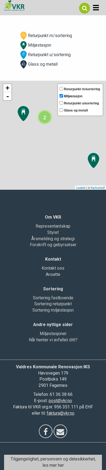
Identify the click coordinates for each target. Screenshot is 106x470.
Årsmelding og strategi (53, 238)
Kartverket (98, 187)
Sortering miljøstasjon (53, 310)
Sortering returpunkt (53, 303)
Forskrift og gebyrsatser (53, 244)
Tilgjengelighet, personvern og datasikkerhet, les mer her (53, 462)
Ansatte (53, 274)
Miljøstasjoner (53, 333)
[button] (84, 8)
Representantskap (53, 226)
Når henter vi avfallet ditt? (53, 339)
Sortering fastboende (53, 297)
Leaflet (80, 187)
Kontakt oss (53, 268)
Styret (53, 232)
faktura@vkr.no (60, 413)
